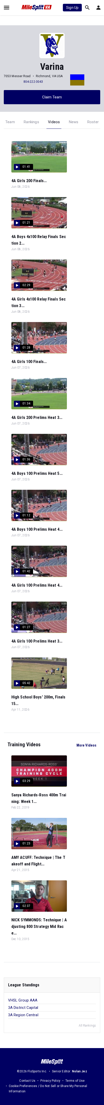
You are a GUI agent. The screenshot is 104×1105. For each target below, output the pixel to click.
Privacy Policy (50, 1080)
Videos (54, 122)
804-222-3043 (33, 81)
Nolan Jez (79, 1071)
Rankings (31, 122)
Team (10, 122)
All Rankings (87, 1025)
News (74, 122)
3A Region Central (23, 1015)
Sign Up (72, 8)
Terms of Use (75, 1080)
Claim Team (52, 97)
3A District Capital (23, 1007)
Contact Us (27, 1080)
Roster (93, 122)
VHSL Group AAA (22, 1000)
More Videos (86, 745)
